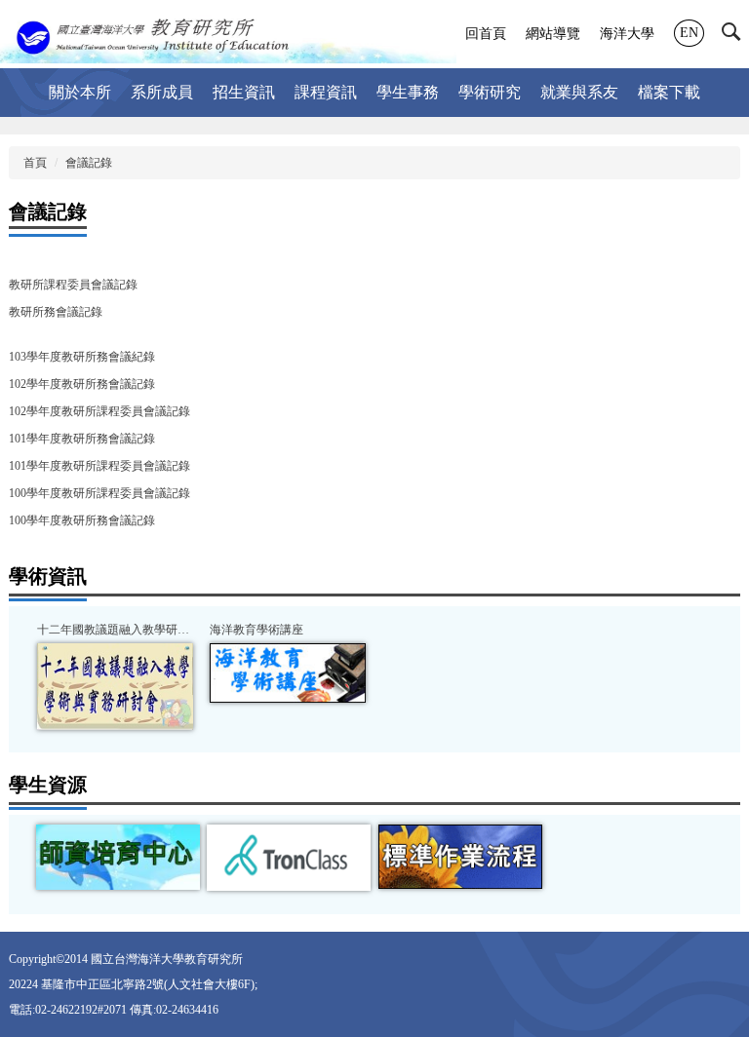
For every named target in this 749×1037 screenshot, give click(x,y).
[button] (735, 36)
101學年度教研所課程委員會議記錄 (99, 466)
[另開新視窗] (115, 686)
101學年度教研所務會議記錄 (82, 438)
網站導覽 (553, 33)
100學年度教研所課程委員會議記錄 (99, 493)
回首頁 (485, 33)
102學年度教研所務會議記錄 (82, 384)
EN (689, 32)
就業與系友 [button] (579, 92)
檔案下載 (669, 92)
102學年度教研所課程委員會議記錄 (99, 411)
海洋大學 (627, 33)
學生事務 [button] (407, 92)
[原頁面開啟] (460, 856)
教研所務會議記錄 (55, 312)
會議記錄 (88, 163)
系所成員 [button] (162, 92)
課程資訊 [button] (326, 92)
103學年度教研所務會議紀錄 (82, 357)
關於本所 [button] (80, 92)
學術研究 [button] (489, 92)
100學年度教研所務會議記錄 (82, 520)
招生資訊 (244, 92)
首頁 (35, 163)
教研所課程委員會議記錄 (73, 284)
